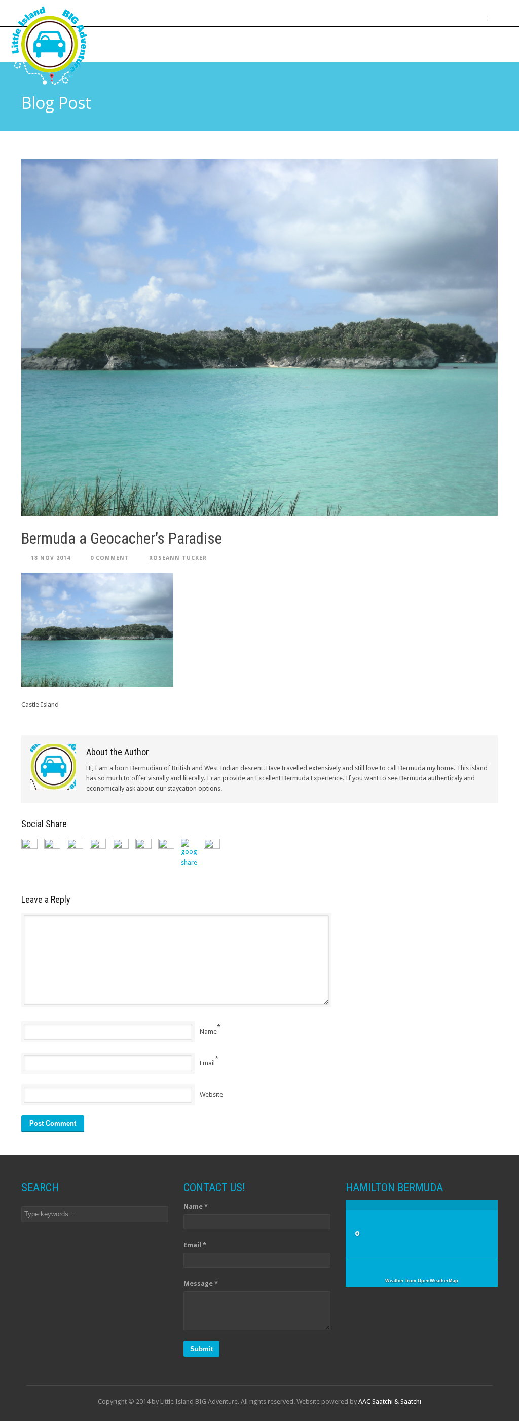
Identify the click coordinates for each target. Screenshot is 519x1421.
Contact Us (468, 44)
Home (148, 44)
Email (207, 1063)
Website (211, 1094)
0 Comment (109, 558)
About (186, 44)
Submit (201, 1349)
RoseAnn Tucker (178, 558)
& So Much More (402, 44)
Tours (225, 44)
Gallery (343, 44)
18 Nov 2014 (50, 558)
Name (208, 1031)
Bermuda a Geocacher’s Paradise (121, 538)
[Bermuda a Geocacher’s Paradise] (259, 337)
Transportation (283, 44)
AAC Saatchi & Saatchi (389, 1401)
